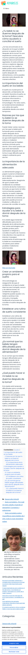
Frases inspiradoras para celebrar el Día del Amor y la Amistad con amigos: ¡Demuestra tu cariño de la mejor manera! (13, 590)
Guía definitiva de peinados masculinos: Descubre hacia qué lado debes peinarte (13, 603)
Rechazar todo (14, 652)
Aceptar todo (14, 643)
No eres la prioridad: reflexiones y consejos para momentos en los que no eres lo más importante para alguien (13, 583)
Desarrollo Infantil (12, 499)
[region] (14, 640)
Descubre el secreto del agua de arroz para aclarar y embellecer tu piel (13, 597)
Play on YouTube (8, 268)
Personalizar (14, 647)
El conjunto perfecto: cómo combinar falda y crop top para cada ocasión (13, 608)
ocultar (17, 450)
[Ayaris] (9, 3)
